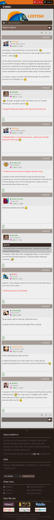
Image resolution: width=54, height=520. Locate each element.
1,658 (20, 204)
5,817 (20, 279)
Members (8, 487)
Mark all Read (35, 493)
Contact (9, 490)
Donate (8, 493)
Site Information (36, 487)
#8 (51, 306)
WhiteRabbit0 (17, 465)
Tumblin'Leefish (36, 490)
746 (19, 167)
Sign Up (49, 2)
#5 (51, 195)
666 (19, 315)
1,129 (20, 97)
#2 (51, 88)
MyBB (12, 514)
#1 (51, 37)
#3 (51, 124)
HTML (38, 514)
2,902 (20, 351)
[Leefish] (27, 16)
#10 (50, 379)
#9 (51, 343)
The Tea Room (14, 23)
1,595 (20, 388)
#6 (51, 231)
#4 (51, 158)
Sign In (39, 2)
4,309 (20, 46)
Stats (5, 459)
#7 (51, 270)
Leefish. (33, 514)
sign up (36, 453)
